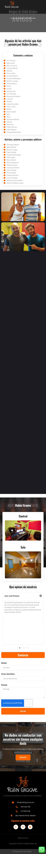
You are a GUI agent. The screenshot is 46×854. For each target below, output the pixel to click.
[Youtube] (30, 827)
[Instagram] (23, 827)
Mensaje (4, 684)
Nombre (4, 662)
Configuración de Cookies (22, 851)
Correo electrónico (8, 673)
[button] (23, 11)
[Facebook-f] (15, 827)
